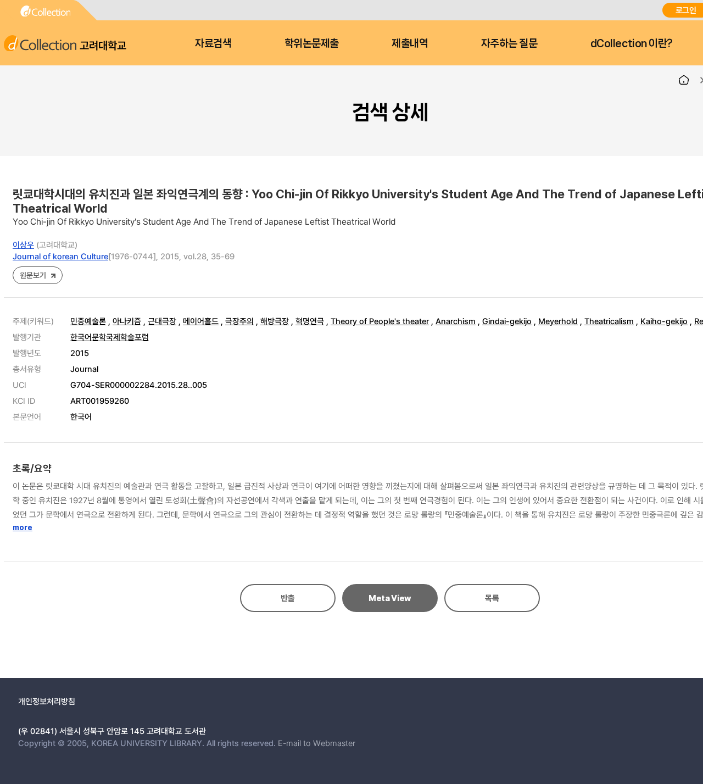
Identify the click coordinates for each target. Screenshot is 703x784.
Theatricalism (609, 320)
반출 (287, 598)
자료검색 (213, 43)
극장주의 (239, 320)
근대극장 (162, 320)
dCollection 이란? (631, 43)
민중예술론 (88, 320)
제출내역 (410, 43)
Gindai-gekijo (507, 320)
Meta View (390, 598)
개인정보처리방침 (46, 701)
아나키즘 (127, 320)
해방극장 (274, 320)
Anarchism (456, 320)
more (22, 527)
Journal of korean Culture (60, 256)
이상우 (23, 244)
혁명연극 (309, 320)
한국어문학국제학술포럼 (109, 336)
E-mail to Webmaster (316, 742)
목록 (492, 598)
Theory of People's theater (380, 320)
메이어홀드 (201, 320)
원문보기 (33, 275)
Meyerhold (558, 320)
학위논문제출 (311, 43)
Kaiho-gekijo (664, 320)
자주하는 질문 (509, 43)
